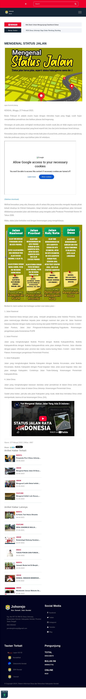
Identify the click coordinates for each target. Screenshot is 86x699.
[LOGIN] (26, 4)
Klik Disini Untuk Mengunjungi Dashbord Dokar (42, 25)
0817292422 (11, 625)
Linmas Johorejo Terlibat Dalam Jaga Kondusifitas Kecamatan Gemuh (50, 30)
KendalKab (16, 657)
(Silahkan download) (11, 199)
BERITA (19, 455)
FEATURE (19, 493)
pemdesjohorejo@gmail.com (17, 628)
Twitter (51, 617)
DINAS (18, 550)
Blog (50, 632)
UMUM (18, 468)
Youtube (52, 627)
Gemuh (15, 677)
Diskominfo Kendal (19, 663)
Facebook (52, 613)
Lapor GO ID (17, 652)
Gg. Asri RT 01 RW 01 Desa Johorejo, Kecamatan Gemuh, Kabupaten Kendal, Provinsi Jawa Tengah (24, 619)
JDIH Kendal (17, 669)
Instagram (52, 622)
